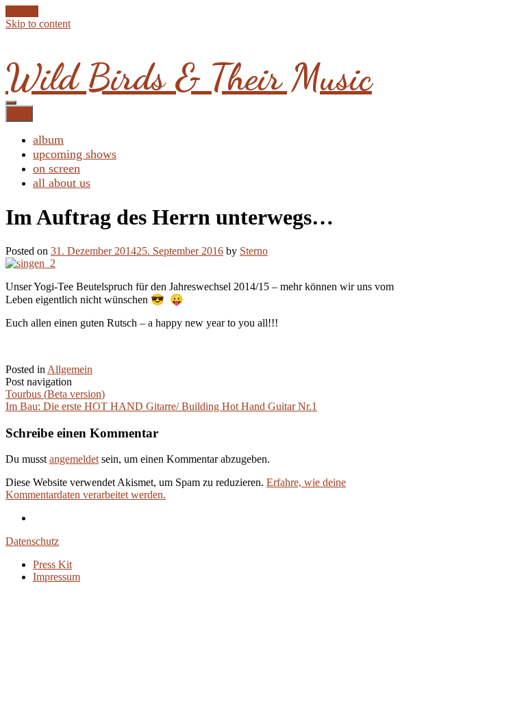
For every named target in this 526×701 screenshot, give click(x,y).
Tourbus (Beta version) (55, 394)
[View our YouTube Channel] (26, 11)
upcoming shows (74, 154)
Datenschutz (32, 541)
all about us (61, 183)
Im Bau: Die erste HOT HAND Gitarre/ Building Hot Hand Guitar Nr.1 (161, 406)
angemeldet (74, 459)
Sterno (254, 251)
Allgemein (69, 369)
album (48, 139)
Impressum (56, 577)
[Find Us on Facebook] (18, 11)
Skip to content (38, 23)
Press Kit (52, 564)
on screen (56, 168)
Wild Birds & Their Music (188, 77)
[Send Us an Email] (9, 11)
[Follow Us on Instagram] (34, 11)
